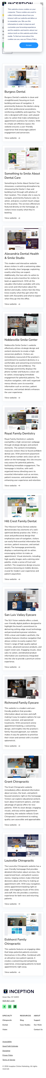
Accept (29, 45)
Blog (22, 1020)
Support (37, 1020)
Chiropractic (7, 1020)
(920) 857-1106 (8, 1001)
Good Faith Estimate (10, 1046)
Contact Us (38, 1029)
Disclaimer (6, 1051)
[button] (41, 4)
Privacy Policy (7, 1055)
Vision (4, 1029)
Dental (5, 1025)
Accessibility (7, 1041)
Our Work (38, 1025)
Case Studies (25, 1025)
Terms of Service (8, 1060)
